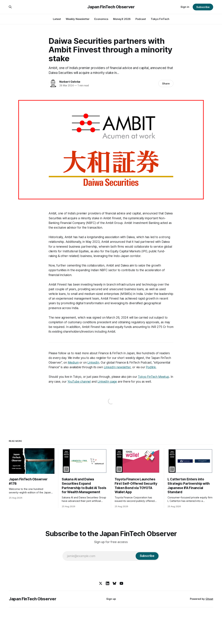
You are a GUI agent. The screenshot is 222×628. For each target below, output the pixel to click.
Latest (57, 19)
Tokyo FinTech (160, 19)
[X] (100, 583)
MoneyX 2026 (122, 19)
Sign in (185, 6)
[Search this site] (10, 7)
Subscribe (202, 7)
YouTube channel (79, 381)
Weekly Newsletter (77, 19)
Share (166, 83)
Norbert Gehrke (69, 81)
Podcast (140, 19)
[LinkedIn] (107, 583)
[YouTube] (121, 583)
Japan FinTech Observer (111, 7)
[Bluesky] (114, 583)
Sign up (111, 598)
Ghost (209, 598)
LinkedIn (93, 362)
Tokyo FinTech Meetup (153, 376)
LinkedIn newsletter (117, 367)
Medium (73, 362)
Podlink (151, 367)
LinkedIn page (107, 381)
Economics (101, 19)
